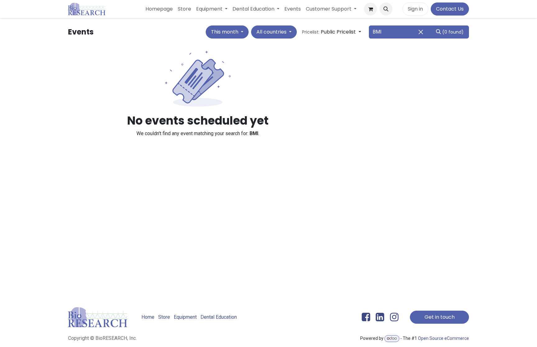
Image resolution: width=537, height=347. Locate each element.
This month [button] (225, 31)
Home (147, 317)
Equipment (185, 317)
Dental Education (218, 317)
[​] (397, 9)
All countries (272, 31)
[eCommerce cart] (370, 9)
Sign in (415, 8)
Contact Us (450, 8)
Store (164, 317)
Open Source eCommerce (443, 338)
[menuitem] (159, 9)
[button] (385, 9)
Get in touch (440, 317)
